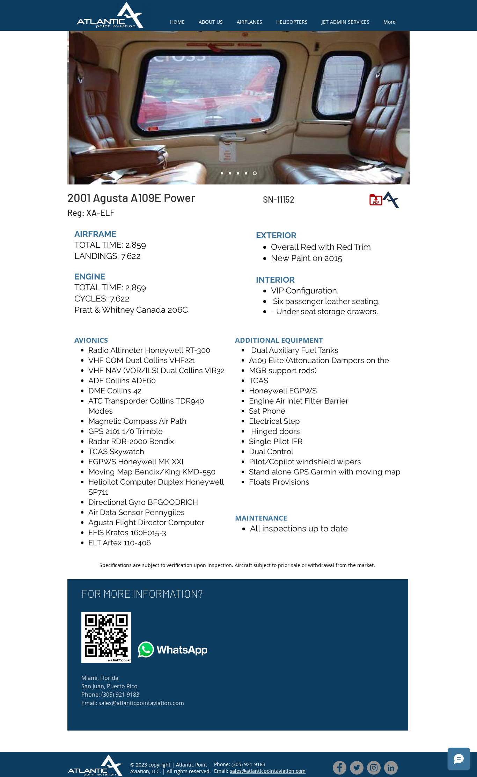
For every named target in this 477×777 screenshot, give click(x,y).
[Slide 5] (255, 173)
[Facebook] (339, 768)
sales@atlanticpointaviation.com (268, 771)
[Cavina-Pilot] (230, 173)
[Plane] (222, 173)
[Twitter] (357, 768)
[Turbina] (238, 173)
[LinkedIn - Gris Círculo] (391, 768)
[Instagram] (374, 768)
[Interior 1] (246, 173)
